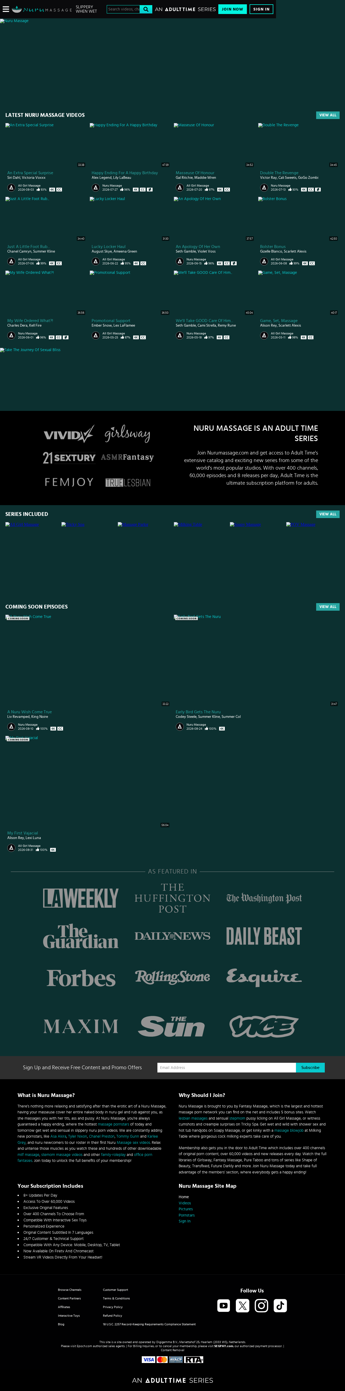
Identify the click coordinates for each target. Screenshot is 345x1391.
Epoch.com (84, 1346)
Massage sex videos (133, 1143)
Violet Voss (207, 251)
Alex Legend (102, 178)
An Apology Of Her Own (198, 246)
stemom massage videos (61, 1155)
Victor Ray (268, 178)
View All (327, 115)
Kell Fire (35, 325)
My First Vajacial (22, 833)
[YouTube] (223, 1306)
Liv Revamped (18, 717)
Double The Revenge (279, 173)
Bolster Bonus (273, 246)
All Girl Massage (29, 185)
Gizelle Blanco (271, 251)
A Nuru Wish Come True (29, 712)
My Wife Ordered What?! (30, 321)
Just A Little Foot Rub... (28, 246)
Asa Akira (58, 1136)
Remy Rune (227, 325)
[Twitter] (242, 1306)
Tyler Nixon (77, 1136)
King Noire (39, 717)
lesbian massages (193, 1118)
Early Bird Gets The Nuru (198, 712)
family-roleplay (113, 1155)
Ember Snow (102, 325)
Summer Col (231, 717)
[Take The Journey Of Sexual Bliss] (138, 350)
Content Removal (172, 1350)
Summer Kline (44, 251)
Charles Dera (17, 325)
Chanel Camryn (19, 251)
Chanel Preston (102, 1136)
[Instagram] (261, 1306)
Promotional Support (111, 321)
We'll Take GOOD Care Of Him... (204, 321)
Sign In (261, 9)
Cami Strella (207, 325)
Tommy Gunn (127, 1136)
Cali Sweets (287, 178)
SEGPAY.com (223, 1346)
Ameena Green (125, 251)
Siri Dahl (13, 178)
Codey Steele (186, 717)
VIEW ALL (327, 514)
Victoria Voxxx (34, 178)
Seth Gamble (186, 251)
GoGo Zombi (308, 178)
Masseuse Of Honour (195, 173)
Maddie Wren (205, 178)
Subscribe (310, 1067)
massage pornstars (113, 1124)
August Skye (102, 251)
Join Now (232, 9)
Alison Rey (268, 325)
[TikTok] (280, 1306)
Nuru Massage (112, 185)
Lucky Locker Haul (109, 246)
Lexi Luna (33, 838)
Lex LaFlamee (124, 325)
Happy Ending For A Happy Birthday (125, 173)
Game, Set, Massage (279, 321)
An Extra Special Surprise (30, 173)
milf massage (28, 1155)
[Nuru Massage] (42, 9)
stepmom (237, 1118)
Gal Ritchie (184, 178)
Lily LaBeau (122, 178)
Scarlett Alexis (295, 251)
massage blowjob (288, 1130)
